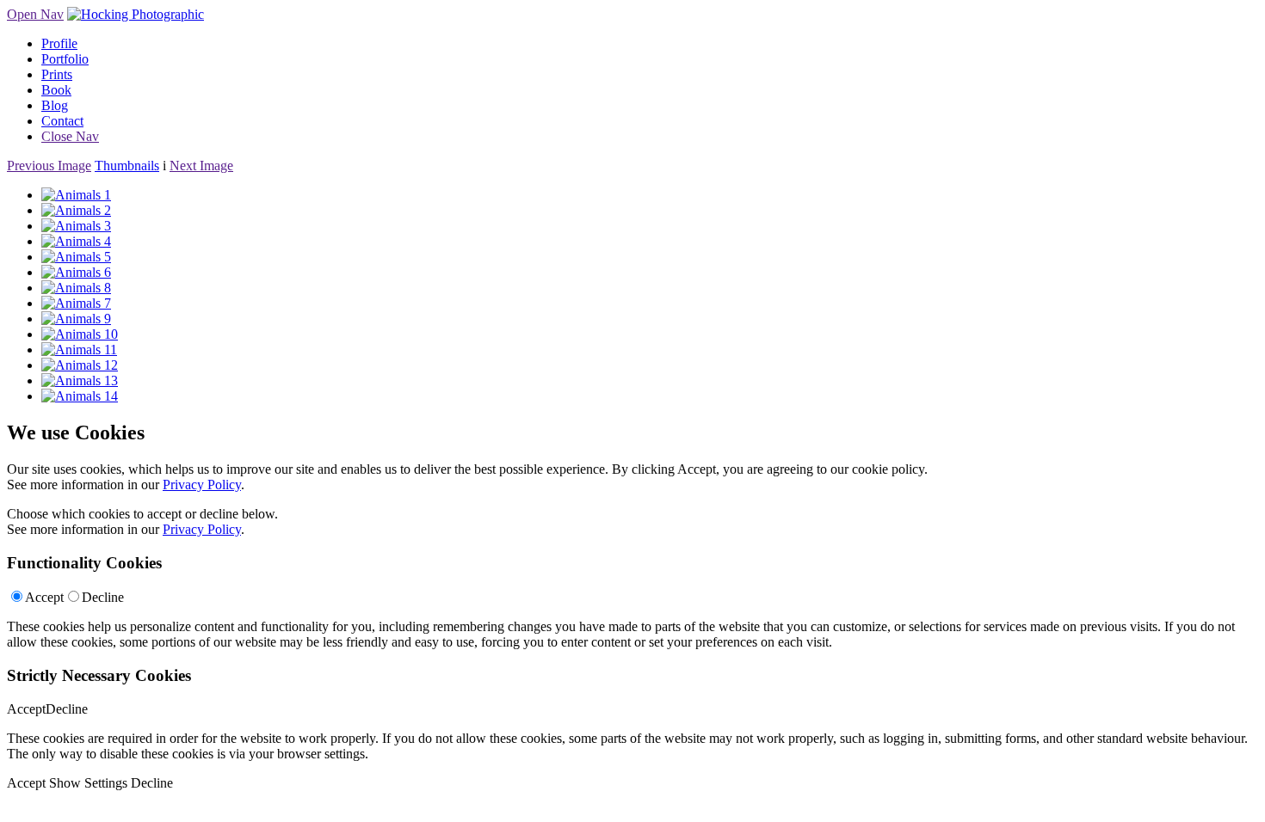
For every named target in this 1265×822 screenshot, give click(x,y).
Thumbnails (127, 165)
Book (56, 90)
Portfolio (65, 59)
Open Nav (35, 14)
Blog (54, 105)
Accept (44, 597)
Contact (62, 120)
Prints (56, 74)
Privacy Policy (202, 484)
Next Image (201, 165)
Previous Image (49, 165)
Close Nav (70, 136)
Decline (103, 597)
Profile (59, 43)
